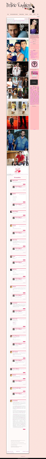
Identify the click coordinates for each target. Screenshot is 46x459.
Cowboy (33, 102)
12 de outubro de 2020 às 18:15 (22, 401)
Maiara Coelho (36, 101)
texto (37, 99)
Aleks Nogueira (15, 351)
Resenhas (31, 92)
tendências (32, 90)
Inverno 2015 (36, 103)
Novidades (34, 88)
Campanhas (32, 99)
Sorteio (36, 94)
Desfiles (35, 97)
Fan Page (15, 244)
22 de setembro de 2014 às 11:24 (22, 194)
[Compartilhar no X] (9, 174)
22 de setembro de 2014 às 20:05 (22, 287)
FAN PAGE (15, 356)
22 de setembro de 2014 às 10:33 (22, 181)
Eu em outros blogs (36, 100)
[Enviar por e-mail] (8, 174)
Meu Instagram (18, 244)
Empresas (26, 14)
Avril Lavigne (33, 96)
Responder (24, 207)
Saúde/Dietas (32, 98)
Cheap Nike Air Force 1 (15, 414)
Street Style (32, 101)
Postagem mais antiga (26, 451)
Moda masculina (37, 92)
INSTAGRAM (18, 356)
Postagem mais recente (10, 451)
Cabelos (33, 94)
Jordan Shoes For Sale (23, 424)
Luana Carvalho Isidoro (17, 388)
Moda (38, 87)
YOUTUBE (21, 356)
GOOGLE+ (24, 356)
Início (8, 14)
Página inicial (18, 451)
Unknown (14, 225)
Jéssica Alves (15, 239)
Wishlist (35, 99)
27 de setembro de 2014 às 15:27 (22, 233)
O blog (13, 244)
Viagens (31, 102)
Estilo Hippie (37, 102)
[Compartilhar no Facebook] (10, 174)
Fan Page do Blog (14, 323)
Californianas (31, 100)
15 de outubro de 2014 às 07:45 (22, 394)
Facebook (18, 228)
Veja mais (34, 129)
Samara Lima (15, 318)
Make (38, 90)
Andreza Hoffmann (18, 186)
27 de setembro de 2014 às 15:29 (22, 249)
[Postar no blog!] (9, 174)
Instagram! (14, 322)
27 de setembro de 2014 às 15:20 (22, 218)
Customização (36, 98)
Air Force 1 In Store (19, 408)
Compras (35, 93)
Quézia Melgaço (15, 211)
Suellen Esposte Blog (15, 228)
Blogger (24, 456)
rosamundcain (15, 400)
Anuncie (31, 14)
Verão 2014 (37, 95)
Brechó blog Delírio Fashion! (14, 14)
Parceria (31, 93)
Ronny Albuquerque (16, 335)
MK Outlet (18, 407)
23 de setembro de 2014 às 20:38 (22, 352)
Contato (34, 14)
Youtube (20, 228)
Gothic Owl (14, 269)
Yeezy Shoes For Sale (17, 406)
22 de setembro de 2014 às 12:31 (22, 212)
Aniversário (32, 97)
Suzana (14, 256)
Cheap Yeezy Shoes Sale (22, 411)
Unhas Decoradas (32, 95)
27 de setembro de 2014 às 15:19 (22, 187)
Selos (37, 14)
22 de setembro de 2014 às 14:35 (22, 240)
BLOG (13, 356)
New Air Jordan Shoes (21, 417)
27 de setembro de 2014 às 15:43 (22, 361)
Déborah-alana (15, 180)
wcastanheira (15, 303)
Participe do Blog (21, 14)
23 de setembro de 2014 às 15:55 (22, 319)
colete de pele (32, 103)
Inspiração (31, 89)
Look (33, 87)
